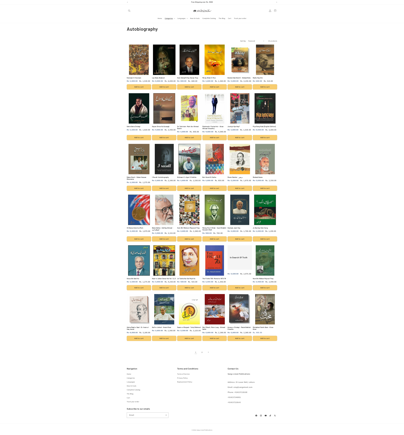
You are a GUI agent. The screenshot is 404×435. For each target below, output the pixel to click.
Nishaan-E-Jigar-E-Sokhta (186, 177)
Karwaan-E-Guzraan (134, 78)
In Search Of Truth (238, 257)
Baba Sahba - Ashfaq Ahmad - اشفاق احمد (162, 229)
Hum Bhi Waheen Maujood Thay (188, 228)
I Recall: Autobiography (160, 177)
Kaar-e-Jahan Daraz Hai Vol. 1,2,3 (164, 278)
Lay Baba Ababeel (158, 78)
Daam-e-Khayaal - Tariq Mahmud (189, 327)
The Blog (130, 394)
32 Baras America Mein (135, 228)
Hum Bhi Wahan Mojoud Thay (263, 278)
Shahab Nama (257, 177)
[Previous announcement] (127, 2)
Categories (131, 378)
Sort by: (243, 41)
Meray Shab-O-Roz (209, 78)
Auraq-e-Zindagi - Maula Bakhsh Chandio (239, 328)
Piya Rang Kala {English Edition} (264, 126)
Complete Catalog (133, 390)
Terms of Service (183, 374)
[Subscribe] (165, 415)
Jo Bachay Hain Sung (260, 228)
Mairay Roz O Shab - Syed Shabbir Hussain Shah (214, 229)
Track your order (133, 402)
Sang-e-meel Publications (204, 430)
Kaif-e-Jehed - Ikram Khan (161, 327)
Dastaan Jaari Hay (234, 228)
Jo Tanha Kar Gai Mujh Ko (186, 278)
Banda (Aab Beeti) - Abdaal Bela (239, 78)
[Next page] (208, 352)
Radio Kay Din (258, 78)
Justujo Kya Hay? (234, 126)
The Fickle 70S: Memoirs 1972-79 (214, 278)
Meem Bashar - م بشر (235, 177)
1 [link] (195, 352)
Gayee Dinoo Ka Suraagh (161, 126)
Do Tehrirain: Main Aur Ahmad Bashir (188, 127)
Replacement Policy (184, 382)
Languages (131, 382)
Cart (128, 398)
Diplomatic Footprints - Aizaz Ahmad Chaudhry (213, 127)
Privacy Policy (182, 378)
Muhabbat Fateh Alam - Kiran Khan (263, 328)
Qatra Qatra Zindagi (133, 126)
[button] (129, 10)
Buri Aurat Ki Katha (209, 177)
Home (129, 374)
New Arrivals (131, 386)
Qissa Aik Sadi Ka (133, 278)
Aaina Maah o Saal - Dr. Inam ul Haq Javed (137, 328)
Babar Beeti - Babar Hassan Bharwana (136, 178)
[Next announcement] (276, 2)
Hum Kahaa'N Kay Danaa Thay (187, 78)
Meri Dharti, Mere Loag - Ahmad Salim (213, 328)
